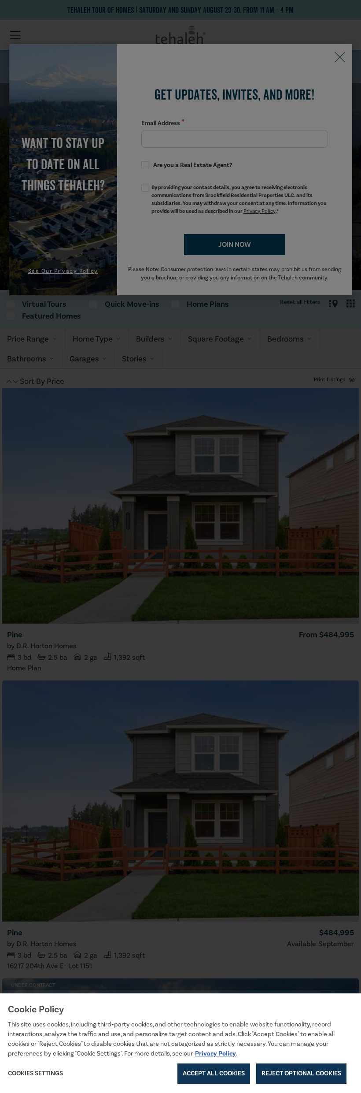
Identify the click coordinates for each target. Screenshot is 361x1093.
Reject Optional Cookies (301, 1073)
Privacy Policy (215, 1053)
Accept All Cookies (214, 1073)
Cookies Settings (35, 1073)
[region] (180, 1043)
